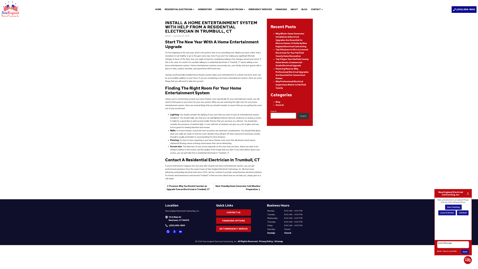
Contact (316, 9)
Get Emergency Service (233, 228)
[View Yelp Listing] (175, 233)
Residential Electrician (178, 9)
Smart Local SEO (450, 251)
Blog (304, 9)
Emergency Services (260, 9)
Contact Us (233, 212)
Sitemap (278, 241)
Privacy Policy (266, 241)
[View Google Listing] (168, 233)
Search (274, 111)
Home (158, 9)
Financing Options (233, 220)
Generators (205, 9)
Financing (281, 9)
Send (465, 252)
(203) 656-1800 (177, 225)
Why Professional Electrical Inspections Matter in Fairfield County (291, 84)
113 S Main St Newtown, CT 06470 (179, 219)
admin (168, 36)
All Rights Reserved (248, 241)
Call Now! (463, 213)
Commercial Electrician (229, 9)
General (280, 105)
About (294, 9)
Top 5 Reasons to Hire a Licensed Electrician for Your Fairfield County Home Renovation (292, 52)
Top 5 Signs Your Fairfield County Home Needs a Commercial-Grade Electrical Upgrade (292, 62)
